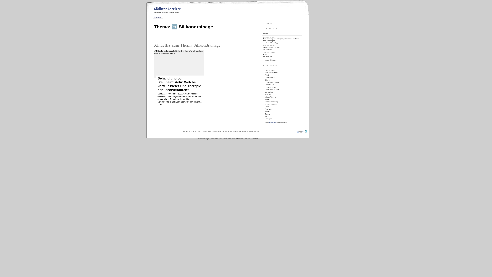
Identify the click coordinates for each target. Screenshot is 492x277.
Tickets (267, 114)
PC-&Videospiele (271, 104)
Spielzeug (268, 109)
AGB (209, 131)
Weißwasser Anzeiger (243, 139)
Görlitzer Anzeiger (167, 9)
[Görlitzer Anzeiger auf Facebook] (303, 132)
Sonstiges (268, 119)
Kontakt (205, 131)
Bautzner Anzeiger (229, 139)
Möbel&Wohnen (270, 97)
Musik (267, 99)
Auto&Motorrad (270, 77)
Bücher (267, 80)
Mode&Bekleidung (271, 102)
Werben (193, 131)
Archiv (238, 131)
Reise (267, 106)
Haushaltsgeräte (270, 87)
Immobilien (269, 92)
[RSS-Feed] (299, 132)
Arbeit (267, 75)
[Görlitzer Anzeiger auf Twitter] (306, 132)
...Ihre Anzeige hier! (271, 28)
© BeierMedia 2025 (253, 131)
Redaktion (186, 131)
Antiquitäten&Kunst (271, 72)
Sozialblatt (255, 139)
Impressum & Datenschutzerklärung (223, 131)
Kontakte (268, 94)
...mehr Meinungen (270, 60)
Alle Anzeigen (270, 70)
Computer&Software (272, 82)
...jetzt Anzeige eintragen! (276, 122)
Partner (199, 131)
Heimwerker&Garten (272, 89)
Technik (267, 111)
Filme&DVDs (269, 85)
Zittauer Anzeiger (216, 139)
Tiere (267, 116)
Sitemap (243, 131)
